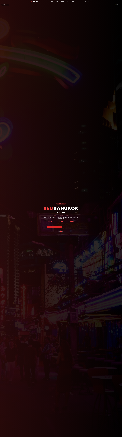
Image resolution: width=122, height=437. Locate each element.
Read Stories (69, 227)
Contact (72, 1)
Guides (67, 1)
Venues (57, 1)
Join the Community (54, 227)
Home (52, 1)
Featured (62, 1)
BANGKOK (34, 1)
